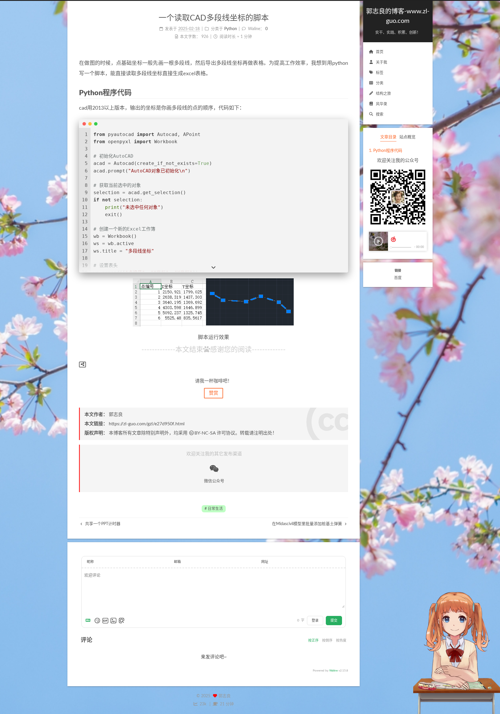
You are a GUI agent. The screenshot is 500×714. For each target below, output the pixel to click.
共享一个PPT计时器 (102, 524)
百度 (398, 278)
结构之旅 (383, 93)
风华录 (381, 104)
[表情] (97, 620)
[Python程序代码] (344, 92)
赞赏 (213, 393)
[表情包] (105, 620)
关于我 (381, 62)
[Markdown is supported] (89, 620)
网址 (264, 562)
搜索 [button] (379, 114)
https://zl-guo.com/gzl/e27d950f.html (147, 424)
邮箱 (177, 562)
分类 (379, 83)
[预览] (121, 620)
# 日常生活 (214, 508)
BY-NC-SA (205, 433)
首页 (379, 52)
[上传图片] (113, 620)
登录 (315, 620)
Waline (333, 670)
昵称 (90, 562)
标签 (379, 73)
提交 (333, 620)
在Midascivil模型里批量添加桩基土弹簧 (307, 524)
